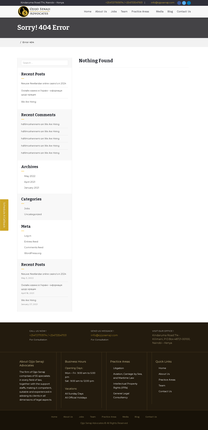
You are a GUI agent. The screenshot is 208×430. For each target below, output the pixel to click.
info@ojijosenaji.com (162, 2)
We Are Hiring (28, 101)
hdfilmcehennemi (30, 124)
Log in (27, 235)
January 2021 (31, 187)
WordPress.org (32, 253)
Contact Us (184, 11)
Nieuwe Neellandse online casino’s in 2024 (43, 83)
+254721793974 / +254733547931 (124, 2)
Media (160, 11)
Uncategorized (33, 214)
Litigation (118, 368)
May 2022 (29, 176)
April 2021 (29, 181)
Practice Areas (140, 11)
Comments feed (33, 247)
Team (124, 11)
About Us (101, 11)
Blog (170, 11)
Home (87, 11)
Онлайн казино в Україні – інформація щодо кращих (41, 92)
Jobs (114, 11)
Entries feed (31, 241)
